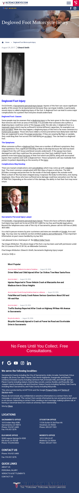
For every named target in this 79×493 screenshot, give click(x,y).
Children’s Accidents (24, 269)
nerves (59, 151)
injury (46, 160)
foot (51, 153)
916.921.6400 (13, 453)
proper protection (34, 134)
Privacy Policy (51, 390)
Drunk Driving (22, 292)
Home (7, 42)
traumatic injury (8, 127)
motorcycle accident (10, 132)
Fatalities (34, 269)
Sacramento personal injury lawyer (28, 106)
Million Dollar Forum (42, 240)
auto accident (7, 129)
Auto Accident (12, 269)
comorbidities (37, 168)
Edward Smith (23, 47)
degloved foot (28, 146)
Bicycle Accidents (14, 318)
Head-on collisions (39, 292)
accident (48, 136)
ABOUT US (6, 467)
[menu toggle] (69, 3)
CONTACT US (7, 477)
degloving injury (38, 120)
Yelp (3, 234)
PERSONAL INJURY (9, 470)
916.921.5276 (10, 457)
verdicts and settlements (51, 234)
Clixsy (10, 406)
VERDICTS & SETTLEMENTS (13, 473)
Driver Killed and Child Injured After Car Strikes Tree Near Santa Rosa (39, 272)
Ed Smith (8, 221)
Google (64, 231)
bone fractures (24, 155)
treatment (6, 177)
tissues (37, 125)
